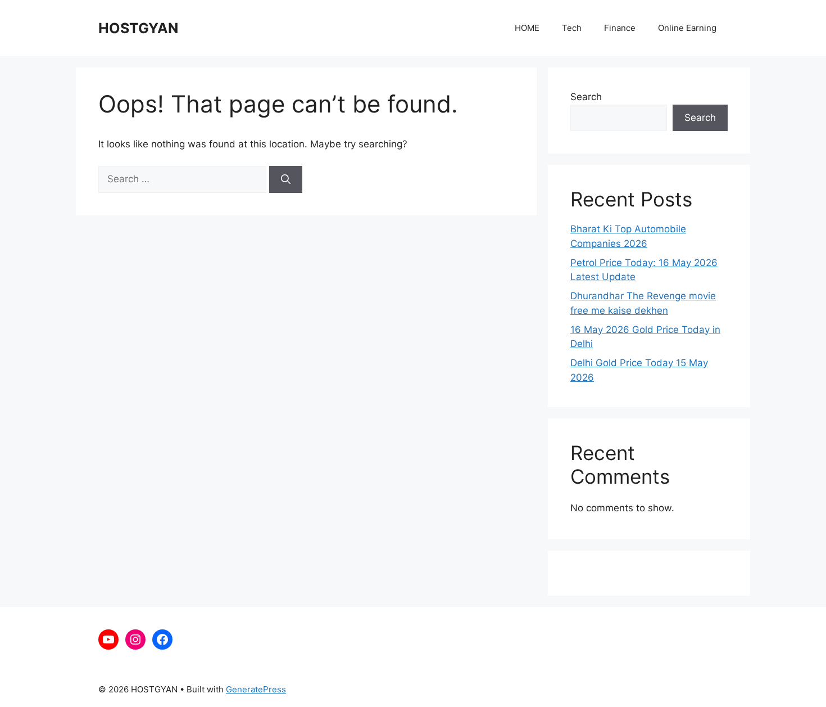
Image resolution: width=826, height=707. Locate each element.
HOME (527, 27)
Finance (620, 27)
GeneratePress (256, 689)
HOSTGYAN (138, 28)
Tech (572, 27)
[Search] (285, 179)
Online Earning (687, 27)
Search (586, 96)
